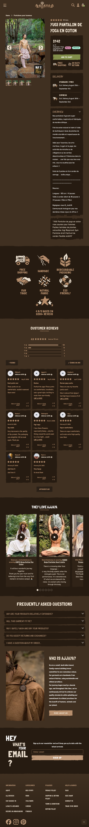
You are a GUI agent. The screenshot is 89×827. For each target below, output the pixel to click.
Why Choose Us (11, 801)
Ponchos (29, 811)
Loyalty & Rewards (12, 806)
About (8, 790)
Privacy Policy (50, 790)
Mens (27, 796)
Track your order (71, 806)
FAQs (66, 790)
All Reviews (10, 796)
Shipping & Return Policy (52, 797)
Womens (28, 806)
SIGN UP (57, 757)
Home (8, 15)
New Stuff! (29, 790)
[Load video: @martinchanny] (54, 537)
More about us (61, 713)
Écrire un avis (75, 364)
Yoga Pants (29, 801)
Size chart (69, 796)
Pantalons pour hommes (23, 15)
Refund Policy (50, 809)
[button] (4, 5)
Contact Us (69, 801)
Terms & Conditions (52, 804)
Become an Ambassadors (14, 811)
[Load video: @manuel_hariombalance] (21, 537)
